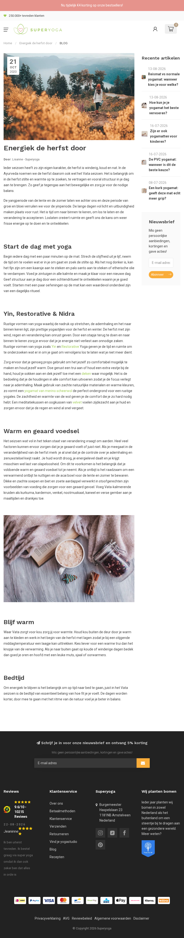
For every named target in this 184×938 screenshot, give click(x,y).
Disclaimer (141, 918)
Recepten (57, 857)
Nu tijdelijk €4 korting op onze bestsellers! (92, 5)
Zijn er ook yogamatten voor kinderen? (163, 136)
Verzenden (58, 826)
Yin (54, 347)
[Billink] (164, 900)
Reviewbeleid (82, 918)
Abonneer (157, 274)
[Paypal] (34, 900)
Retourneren (59, 834)
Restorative (70, 347)
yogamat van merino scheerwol (48, 391)
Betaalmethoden (62, 811)
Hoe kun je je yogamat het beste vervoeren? (164, 108)
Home (8, 43)
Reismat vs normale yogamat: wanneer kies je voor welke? (164, 79)
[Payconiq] (135, 900)
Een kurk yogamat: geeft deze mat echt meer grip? (164, 193)
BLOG (64, 43)
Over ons (56, 803)
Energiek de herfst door (35, 43)
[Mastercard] (63, 900)
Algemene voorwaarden (112, 918)
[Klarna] (149, 900)
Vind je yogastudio (63, 842)
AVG (66, 918)
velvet (77, 402)
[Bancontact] (78, 900)
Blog (53, 849)
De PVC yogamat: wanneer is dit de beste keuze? (163, 165)
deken (86, 374)
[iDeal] (20, 900)
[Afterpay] (92, 900)
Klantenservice (61, 819)
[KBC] (106, 900)
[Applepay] (121, 900)
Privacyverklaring (48, 918)
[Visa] (49, 900)
